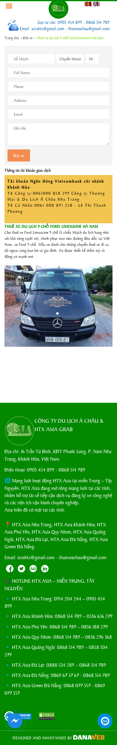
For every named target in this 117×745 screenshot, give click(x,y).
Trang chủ (11, 37)
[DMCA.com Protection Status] (44, 716)
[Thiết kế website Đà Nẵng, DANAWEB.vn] (88, 737)
